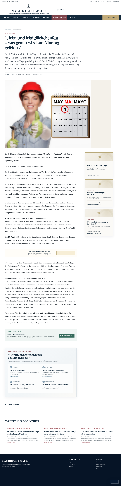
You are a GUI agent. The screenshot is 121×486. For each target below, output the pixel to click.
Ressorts (26, 17)
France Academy (100, 464)
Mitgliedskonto (113, 1)
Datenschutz (72, 464)
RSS (97, 469)
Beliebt (15, 17)
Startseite (8, 29)
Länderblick (99, 466)
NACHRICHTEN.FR (15, 460)
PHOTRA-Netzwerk (6, 476)
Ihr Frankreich (110, 17)
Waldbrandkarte (59, 17)
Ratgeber (36, 17)
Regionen (46, 17)
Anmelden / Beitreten (97, 1)
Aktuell (7, 17)
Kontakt (71, 466)
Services (72, 17)
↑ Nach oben (114, 481)
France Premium (100, 462)
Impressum (72, 462)
